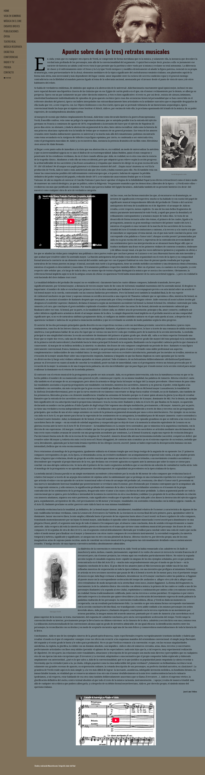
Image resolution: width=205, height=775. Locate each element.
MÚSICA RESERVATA (13, 46)
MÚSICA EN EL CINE (12, 21)
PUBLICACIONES (11, 31)
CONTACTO (9, 72)
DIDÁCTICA (9, 52)
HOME (6, 10)
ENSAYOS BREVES (12, 26)
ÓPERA (7, 36)
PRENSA (7, 67)
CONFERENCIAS (11, 57)
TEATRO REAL (10, 41)
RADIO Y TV (9, 62)
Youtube (8, 78)
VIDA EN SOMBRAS (12, 16)
